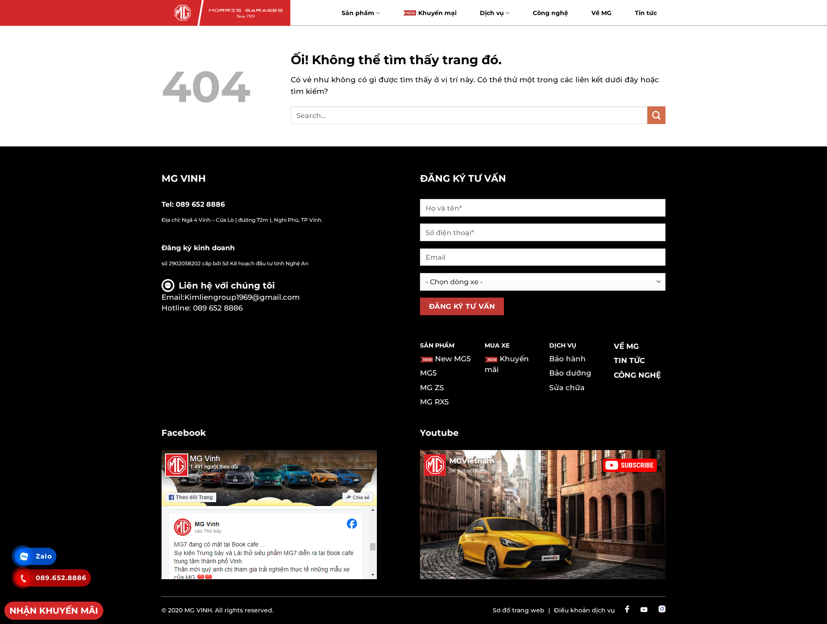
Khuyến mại (437, 13)
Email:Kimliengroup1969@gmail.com (231, 297)
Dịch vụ (492, 13)
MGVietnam (471, 460)
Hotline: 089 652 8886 (202, 308)
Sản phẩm (358, 13)
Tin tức (646, 13)
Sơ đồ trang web (518, 610)
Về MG (601, 13)
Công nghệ (550, 13)
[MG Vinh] (182, 13)
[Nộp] (656, 115)
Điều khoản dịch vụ (584, 610)
